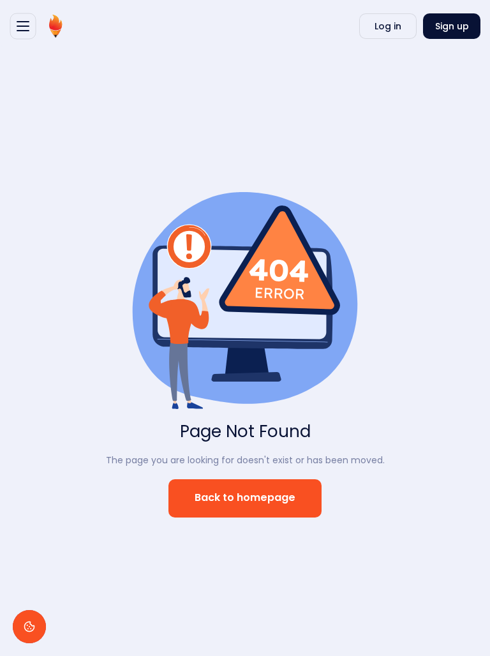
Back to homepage (245, 498)
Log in (388, 26)
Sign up (452, 26)
